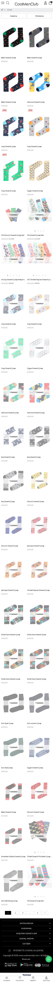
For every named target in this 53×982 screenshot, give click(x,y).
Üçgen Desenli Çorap (35, 191)
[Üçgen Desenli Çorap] (39, 170)
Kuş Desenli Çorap (8, 457)
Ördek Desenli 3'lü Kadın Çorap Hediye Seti (39, 856)
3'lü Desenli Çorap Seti (35, 235)
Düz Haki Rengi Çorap (9, 901)
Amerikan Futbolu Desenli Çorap (13, 856)
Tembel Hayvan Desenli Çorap (38, 590)
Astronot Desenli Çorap (35, 102)
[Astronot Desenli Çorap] (39, 81)
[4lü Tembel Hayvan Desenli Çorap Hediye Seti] (39, 259)
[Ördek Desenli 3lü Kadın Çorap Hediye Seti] (39, 836)
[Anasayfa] (4, 9)
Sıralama (13, 16)
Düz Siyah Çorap (7, 723)
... (30, 913)
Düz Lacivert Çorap (34, 723)
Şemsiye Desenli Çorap (35, 546)
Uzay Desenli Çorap (8, 146)
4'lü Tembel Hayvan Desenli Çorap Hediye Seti (39, 280)
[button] (35, 231)
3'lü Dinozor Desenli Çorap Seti (12, 235)
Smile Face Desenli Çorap (10, 635)
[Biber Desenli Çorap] (13, 37)
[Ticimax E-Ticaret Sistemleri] (26, 975)
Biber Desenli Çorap (8, 58)
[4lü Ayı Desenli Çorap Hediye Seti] (13, 259)
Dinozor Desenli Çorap (35, 501)
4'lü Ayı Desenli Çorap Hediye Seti (13, 280)
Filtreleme (39, 16)
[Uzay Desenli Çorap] (13, 126)
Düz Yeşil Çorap (7, 768)
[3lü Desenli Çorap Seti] (39, 214)
